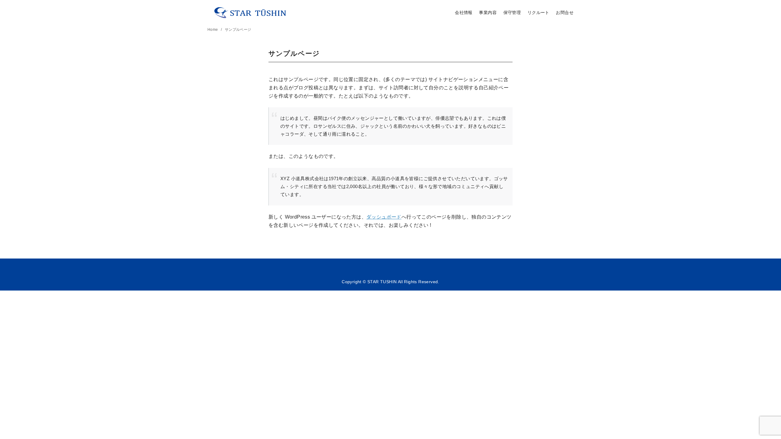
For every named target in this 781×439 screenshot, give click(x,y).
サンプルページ (238, 29)
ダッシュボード (383, 217)
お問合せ (565, 12)
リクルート (538, 12)
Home (213, 29)
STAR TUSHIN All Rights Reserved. (402, 281)
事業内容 (488, 12)
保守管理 (512, 12)
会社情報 (464, 12)
